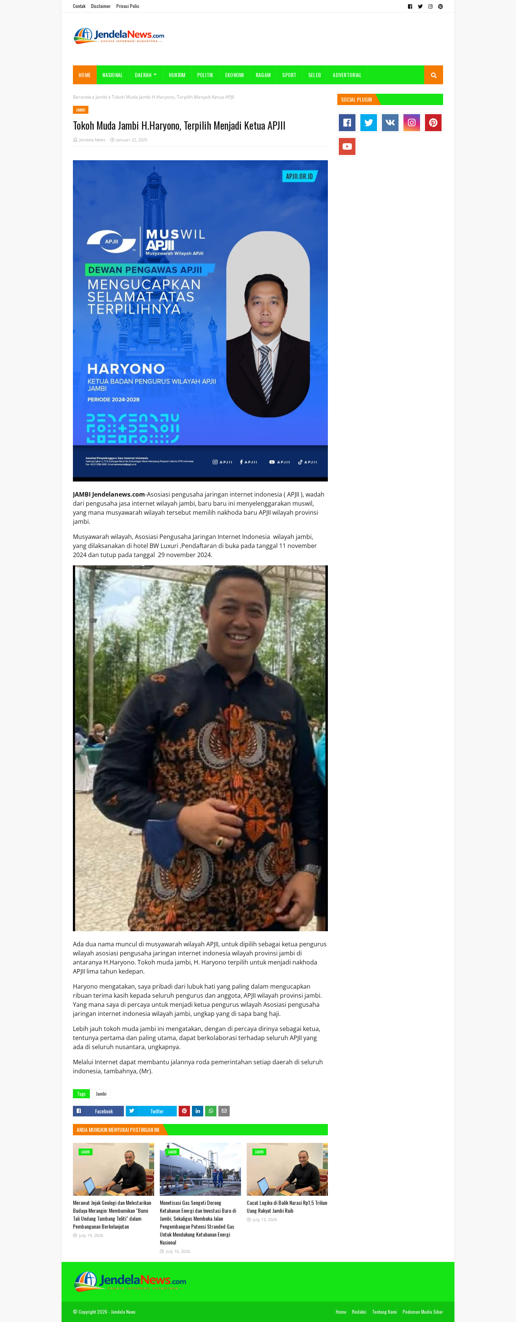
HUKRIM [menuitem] (177, 75)
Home (341, 1311)
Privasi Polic (127, 6)
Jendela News (92, 139)
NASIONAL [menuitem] (112, 75)
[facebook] (410, 6)
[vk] (390, 122)
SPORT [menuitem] (289, 75)
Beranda (82, 97)
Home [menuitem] (85, 75)
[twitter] (420, 6)
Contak (79, 6)
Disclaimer (101, 6)
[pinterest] (439, 6)
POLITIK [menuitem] (205, 75)
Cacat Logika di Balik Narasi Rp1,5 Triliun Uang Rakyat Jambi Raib (287, 1206)
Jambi (101, 97)
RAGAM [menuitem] (263, 75)
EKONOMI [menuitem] (234, 75)
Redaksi (359, 1311)
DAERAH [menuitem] (143, 75)
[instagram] (430, 6)
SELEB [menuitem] (314, 75)
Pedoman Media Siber (423, 1311)
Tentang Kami (384, 1311)
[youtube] (347, 146)
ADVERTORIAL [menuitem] (347, 75)
